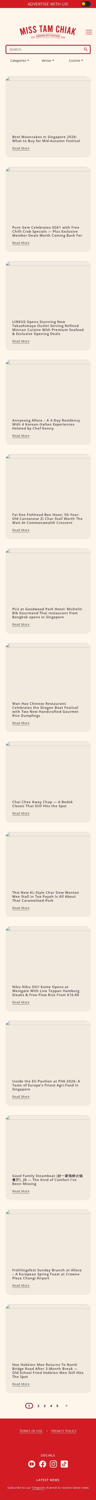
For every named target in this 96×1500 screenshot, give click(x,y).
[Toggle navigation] (89, 32)
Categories (18, 60)
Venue (46, 60)
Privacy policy (64, 1431)
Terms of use (31, 1431)
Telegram (38, 1488)
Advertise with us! (48, 4)
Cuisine (74, 60)
